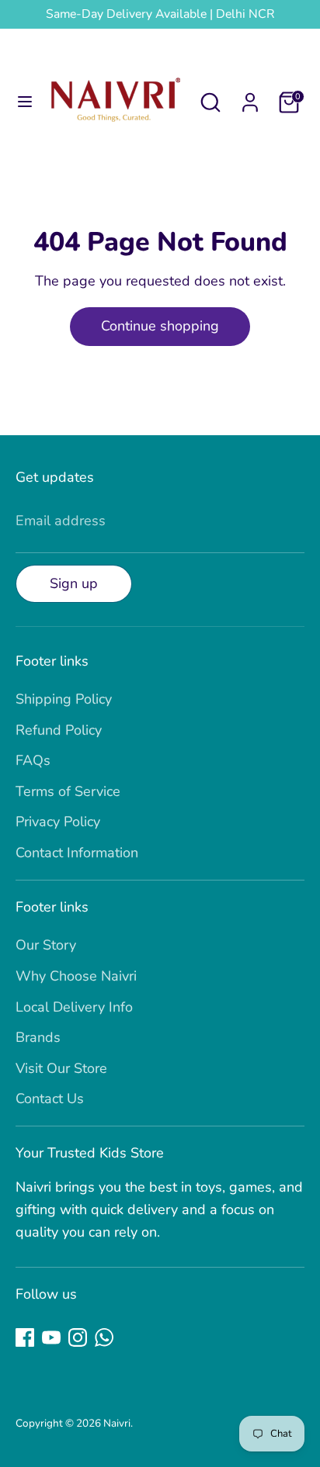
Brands (38, 1037)
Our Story (46, 945)
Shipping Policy (64, 699)
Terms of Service (68, 791)
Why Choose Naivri (76, 976)
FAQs (33, 760)
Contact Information (77, 852)
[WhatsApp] (104, 1337)
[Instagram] (77, 1337)
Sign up (74, 583)
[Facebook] (25, 1337)
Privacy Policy (58, 821)
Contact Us (50, 1098)
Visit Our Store (61, 1068)
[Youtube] (51, 1337)
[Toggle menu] (24, 102)
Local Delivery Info (74, 1007)
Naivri (116, 1423)
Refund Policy (59, 730)
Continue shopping (160, 326)
